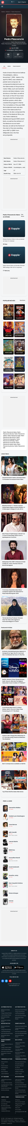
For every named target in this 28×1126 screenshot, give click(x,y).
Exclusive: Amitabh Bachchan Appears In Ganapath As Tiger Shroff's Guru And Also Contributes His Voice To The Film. (14, 653)
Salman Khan (4, 1061)
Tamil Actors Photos (20, 1013)
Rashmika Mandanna (20, 1061)
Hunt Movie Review (19, 1082)
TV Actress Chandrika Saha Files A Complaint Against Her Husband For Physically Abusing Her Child (12, 591)
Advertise (3, 1123)
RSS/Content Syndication (7, 1120)
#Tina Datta (18, 1109)
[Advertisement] (14, 148)
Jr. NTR (2, 1064)
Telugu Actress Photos (6, 1013)
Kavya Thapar (18, 1073)
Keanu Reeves (4, 1071)
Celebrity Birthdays (5, 1111)
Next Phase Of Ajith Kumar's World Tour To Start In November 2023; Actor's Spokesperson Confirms (13, 535)
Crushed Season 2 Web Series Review (6, 1085)
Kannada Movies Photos (7, 1033)
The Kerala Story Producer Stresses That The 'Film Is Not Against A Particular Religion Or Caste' (12, 619)
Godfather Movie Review (21, 1095)
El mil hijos (8, 370)
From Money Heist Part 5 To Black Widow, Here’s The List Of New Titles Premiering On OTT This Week (12, 709)
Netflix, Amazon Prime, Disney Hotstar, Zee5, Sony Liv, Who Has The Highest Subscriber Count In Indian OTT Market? (13, 681)
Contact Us (9, 1123)
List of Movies (4, 1103)
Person (8, 11)
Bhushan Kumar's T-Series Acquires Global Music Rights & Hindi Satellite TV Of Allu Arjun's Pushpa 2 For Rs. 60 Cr (13, 507)
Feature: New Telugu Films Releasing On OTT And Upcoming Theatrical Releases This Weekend (13, 737)
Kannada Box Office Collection (20, 1053)
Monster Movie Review (20, 1090)
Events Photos (20, 1023)
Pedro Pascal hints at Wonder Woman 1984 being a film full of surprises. (14, 266)
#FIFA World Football (20, 1101)
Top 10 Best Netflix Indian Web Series (12, 791)
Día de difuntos (19, 370)
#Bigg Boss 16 (18, 1105)
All (4, 66)
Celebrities (3, 1100)
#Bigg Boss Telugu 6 (20, 1103)
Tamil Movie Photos (5, 1031)
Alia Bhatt (17, 1067)
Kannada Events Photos (20, 1031)
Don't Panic (19, 352)
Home (3, 11)
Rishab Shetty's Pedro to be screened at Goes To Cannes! (13, 240)
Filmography (17, 66)
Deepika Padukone (19, 1071)
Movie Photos (5, 1023)
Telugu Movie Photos (6, 1029)
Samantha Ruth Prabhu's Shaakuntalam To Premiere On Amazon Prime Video (14, 478)
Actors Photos (20, 1007)
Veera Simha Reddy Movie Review (20, 1080)
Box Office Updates (5, 1105)
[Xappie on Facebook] (2, 980)
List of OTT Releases (5, 1101)
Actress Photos (6, 1007)
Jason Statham (5, 1073)
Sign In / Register (22, 2)
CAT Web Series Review (6, 1082)
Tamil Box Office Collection (19, 1050)
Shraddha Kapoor (19, 1064)
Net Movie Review (5, 1090)
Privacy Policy (12, 1121)
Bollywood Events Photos (21, 1026)
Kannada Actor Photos (20, 1015)
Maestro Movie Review (6, 1088)
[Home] (2, 2)
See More (22, 215)
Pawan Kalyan (4, 1065)
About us (17, 1120)
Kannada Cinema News (7, 1051)
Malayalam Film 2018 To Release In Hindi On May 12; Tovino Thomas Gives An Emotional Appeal (13, 563)
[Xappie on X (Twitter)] (6, 980)
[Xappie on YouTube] (10, 980)
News (9, 66)
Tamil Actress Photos (6, 1015)
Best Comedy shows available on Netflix (13, 763)
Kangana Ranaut (19, 1065)
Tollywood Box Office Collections (6, 1108)
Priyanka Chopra (19, 1069)
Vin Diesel (3, 1069)
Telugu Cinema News (6, 1047)
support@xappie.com (14, 985)
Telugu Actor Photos (20, 1011)
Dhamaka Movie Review (20, 1084)
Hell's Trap (8, 335)
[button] (12, 2)
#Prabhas (17, 1100)
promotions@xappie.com (14, 983)
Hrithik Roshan (4, 1067)
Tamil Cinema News (6, 1049)
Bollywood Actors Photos (21, 1009)
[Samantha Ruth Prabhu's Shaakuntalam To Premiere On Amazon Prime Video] (14, 466)
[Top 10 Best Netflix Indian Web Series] (14, 780)
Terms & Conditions (20, 1121)
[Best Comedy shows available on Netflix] (14, 752)
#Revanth (17, 1107)
